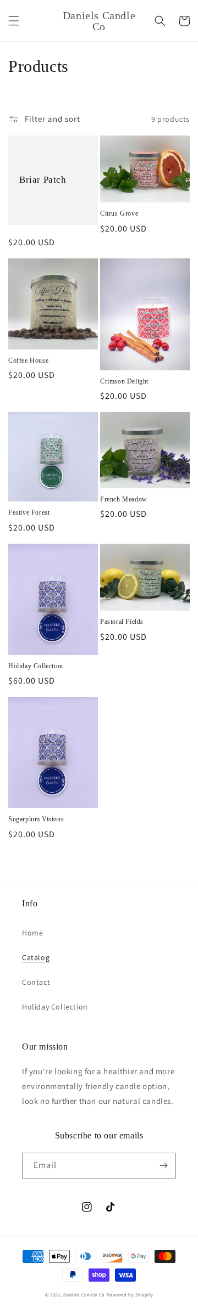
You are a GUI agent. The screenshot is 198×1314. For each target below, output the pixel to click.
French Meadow (123, 499)
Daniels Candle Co (84, 1295)
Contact (36, 982)
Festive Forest (29, 512)
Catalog (36, 957)
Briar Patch (43, 179)
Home (32, 933)
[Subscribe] (163, 1165)
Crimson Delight (124, 381)
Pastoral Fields (122, 621)
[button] (14, 21)
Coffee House (28, 360)
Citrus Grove (119, 213)
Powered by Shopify (130, 1295)
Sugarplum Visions (36, 819)
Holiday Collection (35, 666)
